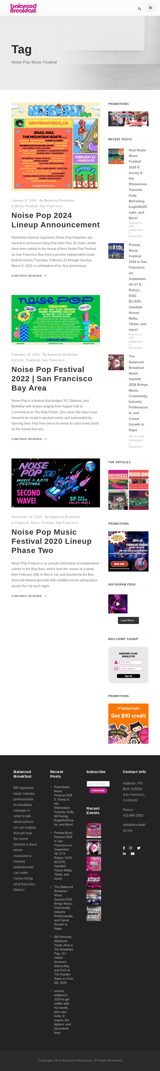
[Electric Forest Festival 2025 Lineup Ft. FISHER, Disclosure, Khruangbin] (139, 500)
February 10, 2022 (25, 354)
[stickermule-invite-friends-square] (128, 723)
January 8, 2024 (23, 200)
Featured (33, 360)
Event (19, 360)
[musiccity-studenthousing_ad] (128, 118)
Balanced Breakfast (59, 200)
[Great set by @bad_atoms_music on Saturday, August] (117, 603)
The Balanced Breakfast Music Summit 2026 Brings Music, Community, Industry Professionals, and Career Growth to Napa (64, 907)
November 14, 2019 (26, 517)
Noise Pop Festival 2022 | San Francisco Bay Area (52, 378)
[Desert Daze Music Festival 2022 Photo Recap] (118, 500)
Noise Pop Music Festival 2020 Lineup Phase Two (51, 541)
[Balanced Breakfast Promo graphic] (128, 551)
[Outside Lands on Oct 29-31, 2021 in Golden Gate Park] (139, 479)
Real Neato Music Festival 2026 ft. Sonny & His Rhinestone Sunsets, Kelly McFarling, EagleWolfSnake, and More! (138, 184)
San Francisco (51, 206)
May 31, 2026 (136, 436)
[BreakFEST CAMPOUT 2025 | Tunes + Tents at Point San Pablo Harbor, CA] (118, 479)
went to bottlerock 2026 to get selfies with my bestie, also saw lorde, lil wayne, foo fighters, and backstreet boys (62, 1011)
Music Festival (26, 206)
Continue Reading (26, 275)
